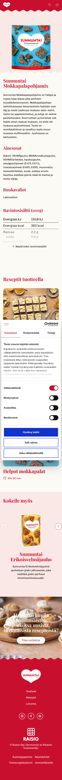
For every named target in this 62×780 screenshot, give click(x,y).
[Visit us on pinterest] (40, 716)
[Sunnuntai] (13, 4)
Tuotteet (31, 691)
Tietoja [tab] (51, 332)
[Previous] (4, 526)
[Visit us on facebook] (31, 716)
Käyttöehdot (42, 756)
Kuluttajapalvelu (22, 756)
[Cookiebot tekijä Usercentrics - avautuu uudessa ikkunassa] (44, 324)
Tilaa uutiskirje (31, 640)
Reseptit (31, 697)
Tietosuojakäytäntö (20, 762)
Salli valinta (31, 442)
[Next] (58, 526)
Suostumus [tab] (10, 332)
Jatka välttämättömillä (31, 453)
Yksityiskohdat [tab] (31, 332)
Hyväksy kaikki (31, 432)
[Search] (49, 4)
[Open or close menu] (57, 4)
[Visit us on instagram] (22, 716)
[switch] (53, 397)
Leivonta (31, 703)
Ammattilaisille (44, 762)
